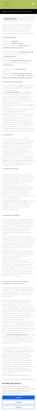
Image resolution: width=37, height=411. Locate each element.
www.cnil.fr (11, 260)
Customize (18, 402)
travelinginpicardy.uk (11, 33)
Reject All (18, 407)
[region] (18, 395)
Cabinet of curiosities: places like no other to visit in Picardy (17, 11)
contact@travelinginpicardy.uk (21, 73)
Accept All (18, 397)
